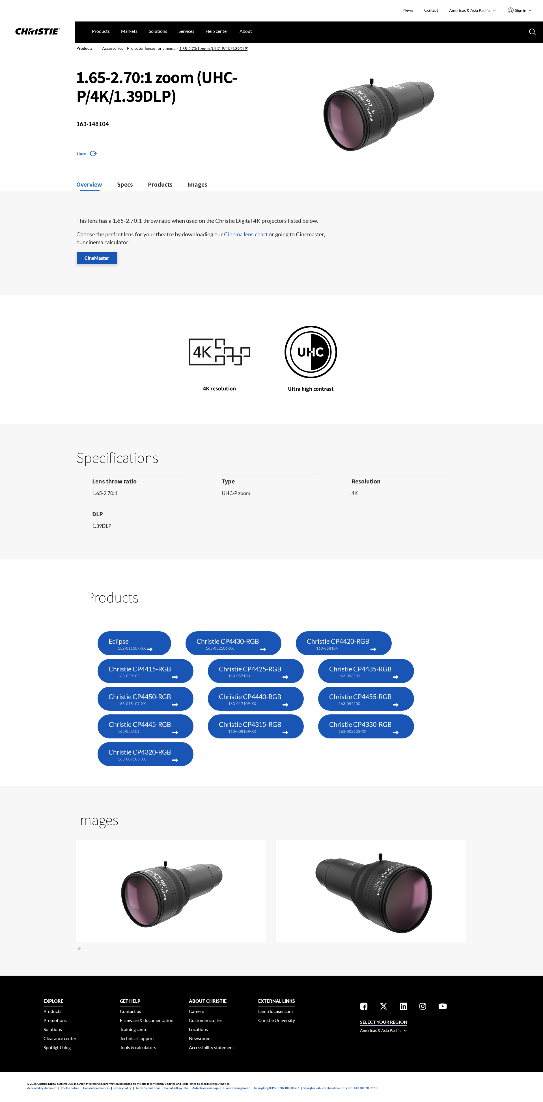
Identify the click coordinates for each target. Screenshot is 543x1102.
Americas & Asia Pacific (470, 10)
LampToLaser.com (275, 1011)
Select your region (383, 1022)
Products (101, 31)
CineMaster (97, 258)
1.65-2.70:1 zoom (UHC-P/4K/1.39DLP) (213, 48)
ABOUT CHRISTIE (208, 1001)
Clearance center (60, 1038)
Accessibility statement (211, 1047)
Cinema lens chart (246, 234)
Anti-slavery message (205, 1088)
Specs (125, 184)
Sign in (520, 10)
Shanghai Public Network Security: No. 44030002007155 (340, 1088)
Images (197, 184)
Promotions (55, 1020)
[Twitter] (383, 1007)
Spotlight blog (57, 1047)
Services (186, 31)
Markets (129, 31)
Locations (198, 1029)
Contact (431, 10)
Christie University (276, 1020)
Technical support (137, 1038)
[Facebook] (364, 1007)
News (408, 10)
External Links (276, 1001)
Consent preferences (96, 1088)
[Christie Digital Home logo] (37, 31)
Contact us (130, 1011)
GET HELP (130, 1001)
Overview (89, 184)
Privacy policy (123, 1088)
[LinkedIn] (403, 1007)
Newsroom (199, 1038)
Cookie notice (70, 1088)
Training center (134, 1029)
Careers (196, 1011)
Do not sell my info (176, 1088)
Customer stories (206, 1020)
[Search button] (532, 31)
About (246, 31)
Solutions (158, 31)
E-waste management (236, 1088)
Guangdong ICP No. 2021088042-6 (276, 1088)
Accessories (112, 48)
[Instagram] (422, 1007)
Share (81, 153)
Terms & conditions (148, 1088)
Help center (217, 31)
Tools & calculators (138, 1047)
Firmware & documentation (146, 1020)
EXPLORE (53, 1001)
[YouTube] (442, 1007)
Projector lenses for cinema (151, 48)
